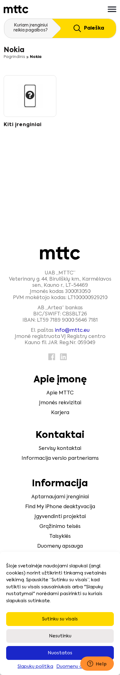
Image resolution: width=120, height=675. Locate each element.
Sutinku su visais (60, 619)
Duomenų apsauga (77, 666)
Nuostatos (60, 653)
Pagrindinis (14, 57)
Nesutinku (60, 636)
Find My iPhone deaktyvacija (60, 506)
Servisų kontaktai (60, 448)
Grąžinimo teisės (60, 526)
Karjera (60, 412)
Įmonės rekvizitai (60, 403)
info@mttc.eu (72, 330)
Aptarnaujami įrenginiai (60, 497)
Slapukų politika (35, 666)
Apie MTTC (60, 393)
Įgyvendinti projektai (60, 516)
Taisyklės (60, 536)
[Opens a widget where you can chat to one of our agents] (97, 664)
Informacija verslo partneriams (60, 458)
